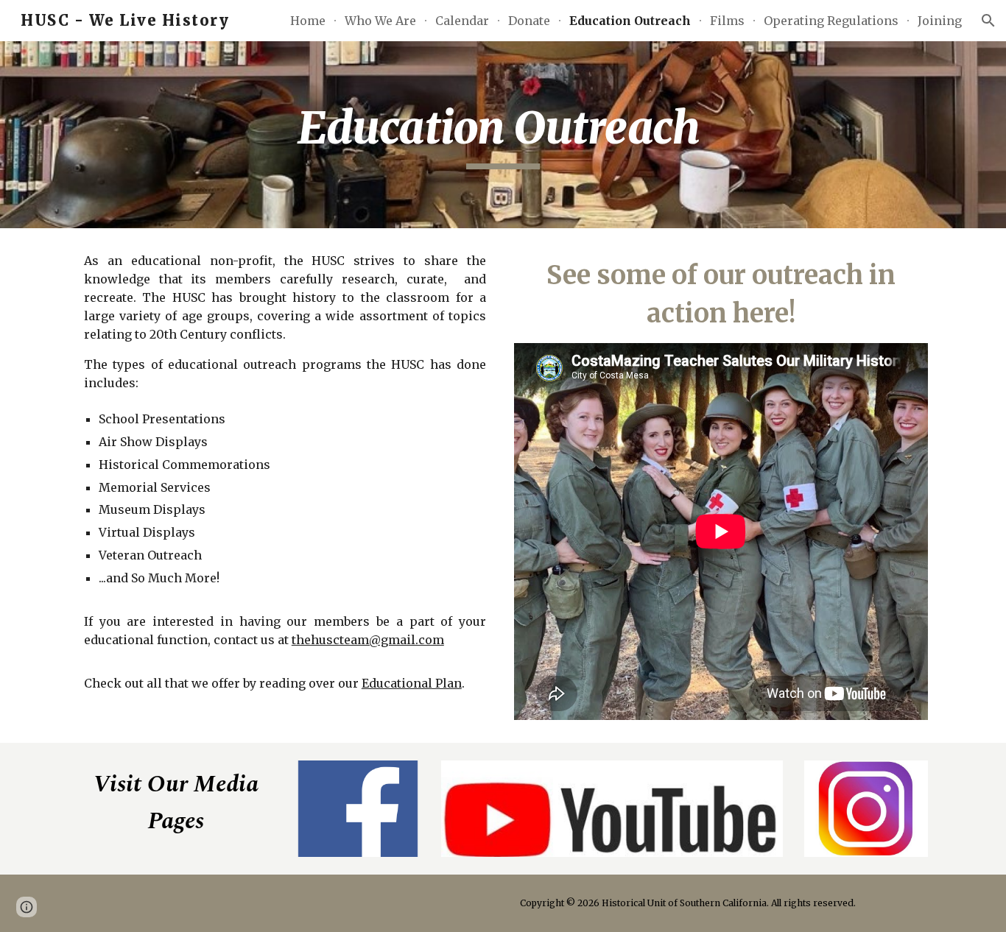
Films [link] (727, 20)
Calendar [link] (462, 20)
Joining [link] (940, 20)
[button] (988, 20)
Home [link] (308, 20)
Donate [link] (529, 20)
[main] (503, 134)
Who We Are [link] (380, 20)
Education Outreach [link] (630, 20)
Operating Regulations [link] (831, 20)
